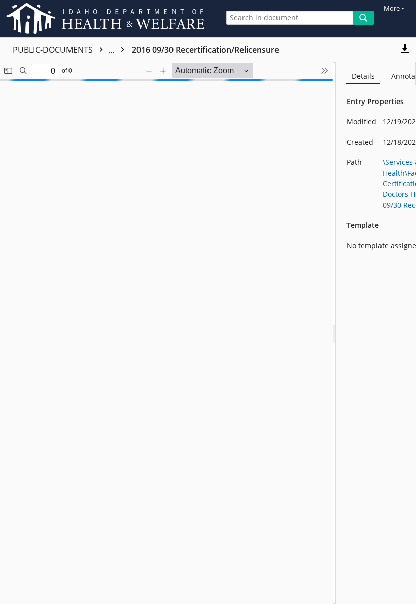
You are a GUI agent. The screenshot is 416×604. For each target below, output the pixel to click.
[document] (376, 333)
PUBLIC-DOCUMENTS (64, 49)
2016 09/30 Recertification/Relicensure (205, 49)
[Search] (363, 18)
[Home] (107, 18)
